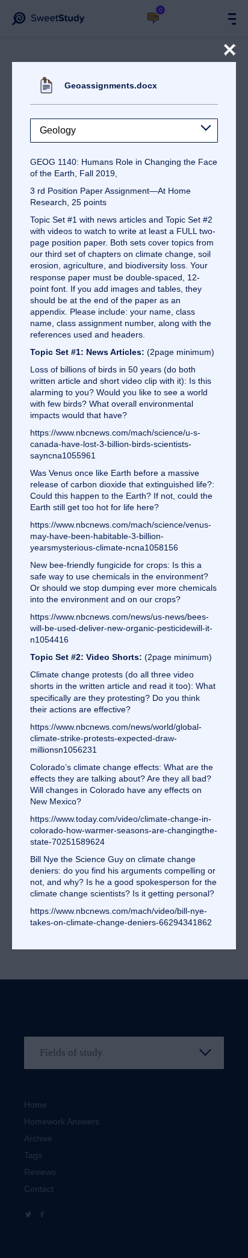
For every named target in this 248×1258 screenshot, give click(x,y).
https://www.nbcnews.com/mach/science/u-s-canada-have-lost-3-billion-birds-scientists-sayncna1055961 (115, 444)
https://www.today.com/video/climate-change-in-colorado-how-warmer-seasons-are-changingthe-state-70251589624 (123, 830)
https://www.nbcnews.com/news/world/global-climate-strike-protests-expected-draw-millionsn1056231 (116, 738)
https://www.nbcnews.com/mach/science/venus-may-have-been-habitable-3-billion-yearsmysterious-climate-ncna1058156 (120, 536)
